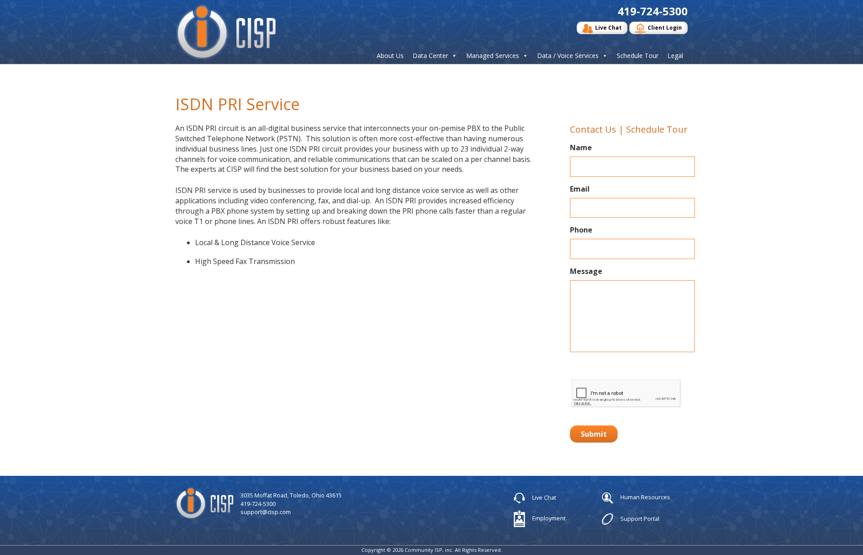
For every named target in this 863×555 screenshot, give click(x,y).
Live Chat (608, 27)
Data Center (430, 56)
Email (580, 189)
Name (581, 147)
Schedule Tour (637, 56)
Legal (675, 56)
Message (586, 271)
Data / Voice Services (568, 56)
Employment (548, 518)
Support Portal (639, 518)
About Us (390, 56)
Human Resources (644, 497)
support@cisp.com (265, 512)
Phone (581, 230)
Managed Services (492, 56)
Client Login (665, 27)
